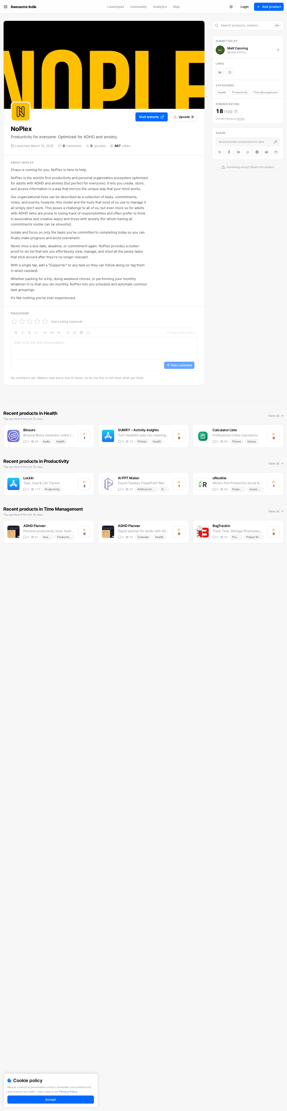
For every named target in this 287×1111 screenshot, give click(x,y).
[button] (104, 349)
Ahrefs (241, 118)
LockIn (28, 478)
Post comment (181, 365)
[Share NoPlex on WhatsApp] (248, 152)
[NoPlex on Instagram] (230, 72)
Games (251, 441)
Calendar (143, 537)
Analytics (160, 7)
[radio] (14, 321)
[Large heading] (45, 332)
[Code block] (88, 332)
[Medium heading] (52, 332)
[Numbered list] (75, 332)
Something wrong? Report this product (250, 167)
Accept (50, 1099)
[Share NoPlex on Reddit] (267, 152)
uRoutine (219, 478)
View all (273, 416)
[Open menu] (6, 7)
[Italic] (23, 332)
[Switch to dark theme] (231, 7)
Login (245, 7)
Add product (271, 7)
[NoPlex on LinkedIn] (220, 72)
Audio (46, 441)
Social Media (256, 489)
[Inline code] (36, 332)
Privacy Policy (68, 1091)
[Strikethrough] (29, 332)
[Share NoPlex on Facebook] (229, 152)
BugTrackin (221, 526)
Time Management (265, 92)
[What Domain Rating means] (235, 111)
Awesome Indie (24, 6)
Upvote (186, 117)
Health (222, 92)
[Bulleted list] (68, 332)
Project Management (255, 537)
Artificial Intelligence (147, 489)
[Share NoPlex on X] (220, 152)
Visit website (149, 117)
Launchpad (115, 7)
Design (165, 489)
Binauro (29, 430)
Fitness (141, 441)
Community (138, 7)
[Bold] (16, 332)
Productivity (240, 92)
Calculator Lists (225, 430)
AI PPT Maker (128, 478)
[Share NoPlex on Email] (276, 152)
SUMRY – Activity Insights (138, 430)
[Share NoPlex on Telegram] (257, 152)
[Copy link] (275, 142)
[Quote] (81, 332)
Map (176, 7)
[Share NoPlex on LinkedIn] (238, 152)
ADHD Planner (34, 526)
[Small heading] (59, 332)
